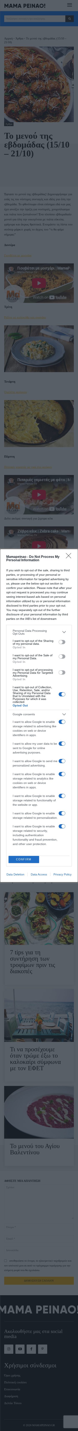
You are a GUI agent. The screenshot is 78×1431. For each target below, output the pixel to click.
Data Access (39, 874)
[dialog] (39, 715)
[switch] (62, 642)
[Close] (70, 557)
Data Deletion (15, 874)
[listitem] (39, 632)
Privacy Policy (62, 874)
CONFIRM (23, 859)
